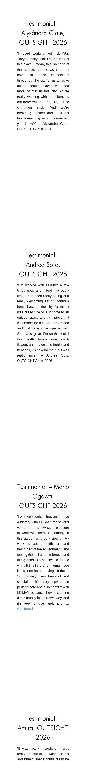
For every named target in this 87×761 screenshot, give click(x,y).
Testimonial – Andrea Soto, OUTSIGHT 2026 (43, 265)
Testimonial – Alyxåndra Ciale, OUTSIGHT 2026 (43, 33)
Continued (25, 608)
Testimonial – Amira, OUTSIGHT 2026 (43, 728)
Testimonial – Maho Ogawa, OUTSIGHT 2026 (43, 496)
